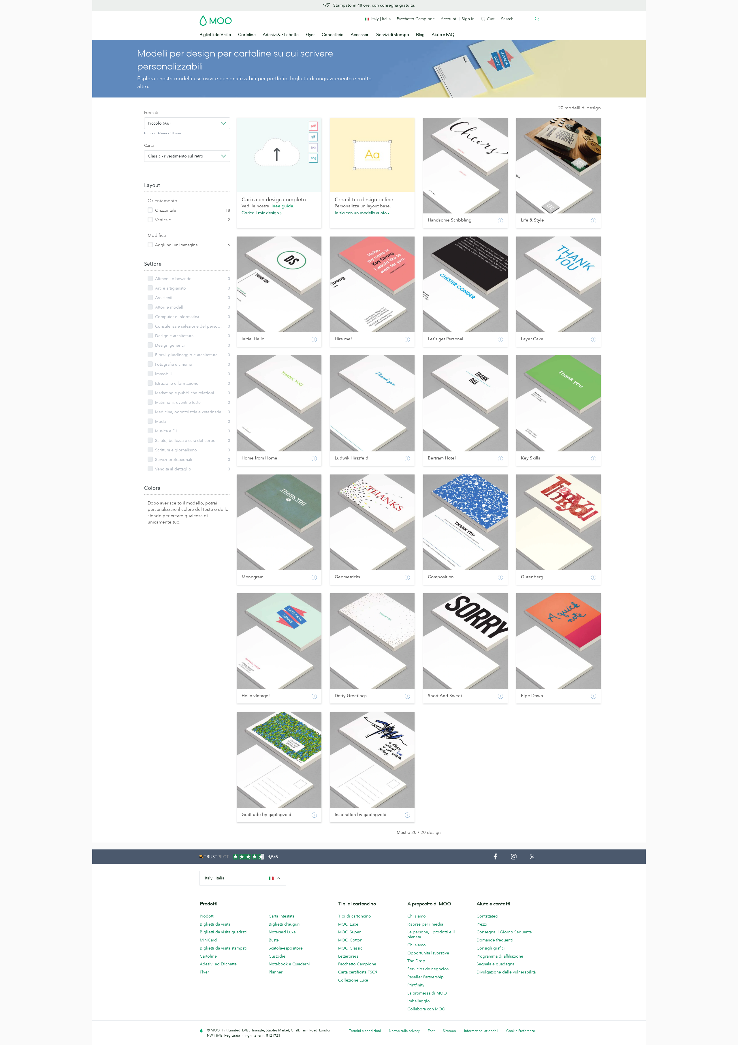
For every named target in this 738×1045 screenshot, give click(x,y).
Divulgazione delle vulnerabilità (506, 972)
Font (431, 1031)
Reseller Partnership (425, 977)
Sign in (468, 18)
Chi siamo (416, 916)
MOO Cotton (350, 940)
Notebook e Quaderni (289, 964)
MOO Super (349, 932)
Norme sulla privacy (404, 1031)
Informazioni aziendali (481, 1031)
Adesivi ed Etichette (218, 964)
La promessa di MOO (427, 993)
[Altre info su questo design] (500, 220)
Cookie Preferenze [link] (520, 1031)
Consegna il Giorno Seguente (504, 932)
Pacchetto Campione (416, 18)
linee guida (281, 206)
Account (448, 18)
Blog (420, 34)
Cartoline (247, 34)
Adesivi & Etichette (281, 34)
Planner (276, 972)
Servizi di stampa (392, 34)
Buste (274, 940)
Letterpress (348, 956)
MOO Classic (350, 948)
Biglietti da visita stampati (223, 948)
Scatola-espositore (286, 948)
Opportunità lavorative (428, 953)
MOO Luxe (348, 924)
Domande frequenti (495, 940)
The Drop (416, 960)
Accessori (360, 34)
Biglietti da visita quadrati (223, 932)
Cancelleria (333, 34)
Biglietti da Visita (215, 34)
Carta (149, 145)
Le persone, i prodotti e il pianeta (431, 934)
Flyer (310, 34)
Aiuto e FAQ (443, 34)
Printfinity (415, 985)
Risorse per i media (425, 924)
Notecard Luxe (282, 932)
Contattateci (487, 916)
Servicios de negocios (428, 968)
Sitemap (449, 1031)
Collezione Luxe (353, 980)
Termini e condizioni (365, 1031)
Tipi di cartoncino (354, 916)
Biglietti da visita (215, 924)
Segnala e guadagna (495, 964)
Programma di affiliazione (500, 956)
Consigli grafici (491, 948)
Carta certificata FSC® (357, 972)
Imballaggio (418, 1000)
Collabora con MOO (426, 1009)
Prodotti (207, 916)
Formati (151, 112)
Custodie (277, 956)
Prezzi (482, 924)
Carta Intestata (281, 916)
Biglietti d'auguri (284, 924)
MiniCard (208, 940)
